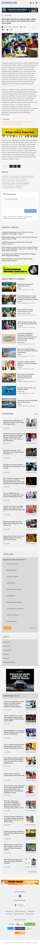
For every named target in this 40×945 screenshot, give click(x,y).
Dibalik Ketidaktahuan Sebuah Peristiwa (25, 285)
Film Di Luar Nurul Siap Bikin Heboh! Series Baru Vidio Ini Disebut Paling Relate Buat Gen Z (14, 508)
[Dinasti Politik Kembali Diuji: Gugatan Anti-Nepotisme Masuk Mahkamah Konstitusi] (31, 746)
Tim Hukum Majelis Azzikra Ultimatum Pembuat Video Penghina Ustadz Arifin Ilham (28, 297)
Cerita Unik (21, 391)
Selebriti (20, 325)
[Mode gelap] (33, 3)
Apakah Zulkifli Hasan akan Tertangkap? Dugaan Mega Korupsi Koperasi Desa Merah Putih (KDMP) (14, 718)
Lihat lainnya (33, 872)
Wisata (20, 354)
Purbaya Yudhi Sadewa (14, 589)
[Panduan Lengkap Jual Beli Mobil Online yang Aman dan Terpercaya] (31, 523)
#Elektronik (6, 642)
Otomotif (20, 379)
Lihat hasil (33, 628)
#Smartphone (7, 650)
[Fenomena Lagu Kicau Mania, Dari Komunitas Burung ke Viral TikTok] (31, 466)
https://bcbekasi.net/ (8, 86)
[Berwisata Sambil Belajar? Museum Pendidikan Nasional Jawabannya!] (9, 352)
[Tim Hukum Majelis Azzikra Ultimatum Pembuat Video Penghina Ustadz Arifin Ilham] (9, 299)
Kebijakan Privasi (19, 914)
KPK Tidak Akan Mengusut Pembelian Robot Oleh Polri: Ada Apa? (13, 861)
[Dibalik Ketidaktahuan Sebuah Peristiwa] (9, 287)
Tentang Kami (9, 911)
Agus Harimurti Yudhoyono (15, 608)
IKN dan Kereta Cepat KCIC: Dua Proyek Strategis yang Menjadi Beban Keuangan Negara (13, 847)
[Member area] (31, 3)
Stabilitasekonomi (8, 187)
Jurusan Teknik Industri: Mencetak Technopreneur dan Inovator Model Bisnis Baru (13, 494)
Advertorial (31, 27)
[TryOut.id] (20, 933)
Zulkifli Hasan (11, 583)
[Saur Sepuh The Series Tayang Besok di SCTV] (9, 312)
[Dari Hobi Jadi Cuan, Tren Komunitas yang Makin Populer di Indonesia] (31, 452)
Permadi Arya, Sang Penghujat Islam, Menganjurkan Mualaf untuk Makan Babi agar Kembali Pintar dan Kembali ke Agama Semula (14, 789)
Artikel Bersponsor (20, 911)
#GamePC (6, 658)
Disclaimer (9, 914)
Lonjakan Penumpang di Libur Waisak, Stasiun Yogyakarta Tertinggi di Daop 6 (17, 233)
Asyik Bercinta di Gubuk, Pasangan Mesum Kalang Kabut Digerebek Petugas (19, 254)
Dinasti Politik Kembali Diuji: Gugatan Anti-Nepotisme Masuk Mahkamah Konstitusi (14, 746)
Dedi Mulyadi (11, 596)
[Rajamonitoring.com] (10, 929)
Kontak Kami (30, 914)
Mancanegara (21, 342)
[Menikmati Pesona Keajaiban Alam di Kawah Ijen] (9, 403)
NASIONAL (8, 15)
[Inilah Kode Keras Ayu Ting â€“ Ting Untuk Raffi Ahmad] (9, 324)
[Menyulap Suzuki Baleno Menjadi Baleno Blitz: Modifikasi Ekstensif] (9, 378)
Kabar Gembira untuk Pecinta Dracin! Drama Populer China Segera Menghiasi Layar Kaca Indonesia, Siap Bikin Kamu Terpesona (20, 248)
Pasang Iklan (31, 911)
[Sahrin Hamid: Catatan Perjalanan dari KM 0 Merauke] (31, 775)
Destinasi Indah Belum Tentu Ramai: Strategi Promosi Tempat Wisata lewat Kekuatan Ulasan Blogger (14, 704)
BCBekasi (19, 187)
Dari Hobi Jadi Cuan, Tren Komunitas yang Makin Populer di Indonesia (14, 452)
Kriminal (20, 301)
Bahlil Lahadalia (12, 570)
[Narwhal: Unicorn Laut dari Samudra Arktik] (9, 390)
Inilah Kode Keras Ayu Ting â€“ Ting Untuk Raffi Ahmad (27, 323)
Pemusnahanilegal (8, 180)
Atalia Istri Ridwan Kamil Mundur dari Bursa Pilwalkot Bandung (27, 363)
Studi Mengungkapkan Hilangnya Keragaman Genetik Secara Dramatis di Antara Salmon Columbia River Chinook (27, 337)
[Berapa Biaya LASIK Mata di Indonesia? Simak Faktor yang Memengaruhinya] (31, 422)
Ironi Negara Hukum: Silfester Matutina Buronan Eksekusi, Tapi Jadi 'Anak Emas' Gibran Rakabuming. (14, 760)
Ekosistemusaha (21, 180)
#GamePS (6, 654)
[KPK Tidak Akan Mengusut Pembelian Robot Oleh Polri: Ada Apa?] (31, 861)
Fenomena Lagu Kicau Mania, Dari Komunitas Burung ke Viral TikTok (14, 466)
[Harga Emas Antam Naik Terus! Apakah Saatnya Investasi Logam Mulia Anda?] (31, 538)
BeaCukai (5, 176)
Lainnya (35, 414)
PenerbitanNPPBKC (23, 183)
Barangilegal (15, 176)
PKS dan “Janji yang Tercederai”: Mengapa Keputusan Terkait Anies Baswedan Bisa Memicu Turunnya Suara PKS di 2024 (14, 804)
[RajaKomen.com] (29, 925)
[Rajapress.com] (20, 929)
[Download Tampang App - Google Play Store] (20, 905)
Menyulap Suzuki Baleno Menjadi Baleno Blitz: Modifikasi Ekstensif (26, 376)
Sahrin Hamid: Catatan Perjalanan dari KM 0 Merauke (14, 774)
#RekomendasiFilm (9, 662)
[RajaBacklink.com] (10, 925)
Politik (20, 367)
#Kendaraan (7, 646)
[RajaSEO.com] (29, 929)
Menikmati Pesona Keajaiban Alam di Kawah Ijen (27, 401)
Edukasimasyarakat (9, 183)
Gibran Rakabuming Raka (14, 602)
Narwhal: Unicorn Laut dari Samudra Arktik (27, 388)
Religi (19, 288)
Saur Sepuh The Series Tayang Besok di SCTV (25, 310)
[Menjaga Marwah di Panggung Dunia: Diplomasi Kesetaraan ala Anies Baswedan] (31, 732)
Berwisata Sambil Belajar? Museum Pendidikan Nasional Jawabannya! (28, 350)
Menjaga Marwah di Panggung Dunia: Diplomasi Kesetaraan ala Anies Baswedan (14, 732)
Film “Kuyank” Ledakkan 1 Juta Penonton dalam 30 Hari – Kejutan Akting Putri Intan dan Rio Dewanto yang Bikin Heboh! (14, 481)
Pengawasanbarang (27, 176)
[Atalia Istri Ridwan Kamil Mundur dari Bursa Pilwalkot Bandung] (9, 365)
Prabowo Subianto (12, 615)
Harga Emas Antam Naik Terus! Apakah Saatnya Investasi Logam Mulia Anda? (13, 537)
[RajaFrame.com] (20, 925)
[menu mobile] (36, 3)
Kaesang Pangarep (13, 564)
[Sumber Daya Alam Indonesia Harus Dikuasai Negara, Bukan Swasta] (31, 833)
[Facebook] (20, 896)
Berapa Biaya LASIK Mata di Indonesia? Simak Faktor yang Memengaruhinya (13, 422)
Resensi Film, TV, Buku (24, 313)
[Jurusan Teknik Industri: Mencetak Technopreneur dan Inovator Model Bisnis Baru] (31, 495)
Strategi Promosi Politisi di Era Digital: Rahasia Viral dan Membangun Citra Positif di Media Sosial (14, 819)
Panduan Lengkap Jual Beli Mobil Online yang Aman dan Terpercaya (13, 523)
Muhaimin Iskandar (12, 576)
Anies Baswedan (12, 621)
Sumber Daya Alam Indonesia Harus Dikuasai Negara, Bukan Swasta (14, 833)
